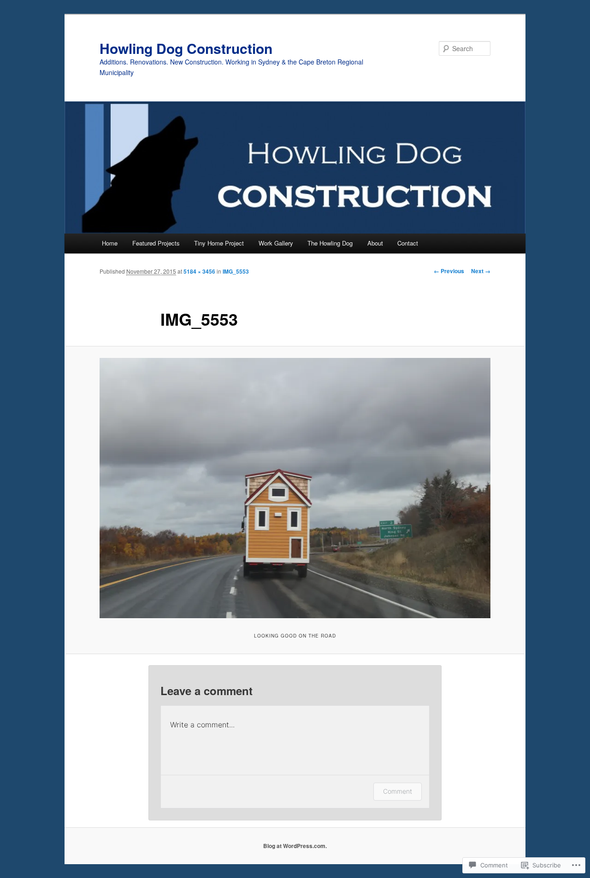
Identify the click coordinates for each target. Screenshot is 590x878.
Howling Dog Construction (186, 48)
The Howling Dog (330, 243)
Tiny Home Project (219, 243)
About (375, 243)
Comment (397, 791)
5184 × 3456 (199, 271)
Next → (480, 271)
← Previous (449, 271)
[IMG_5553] (295, 488)
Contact (407, 243)
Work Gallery (276, 243)
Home (110, 243)
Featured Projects (156, 243)
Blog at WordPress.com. (295, 846)
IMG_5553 (236, 271)
